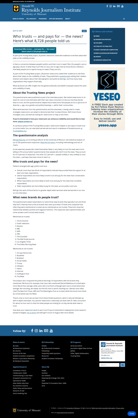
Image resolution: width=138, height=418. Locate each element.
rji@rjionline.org (106, 358)
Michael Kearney (19, 140)
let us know (31, 313)
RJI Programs (76, 342)
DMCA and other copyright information (103, 408)
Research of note (18, 391)
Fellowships (31, 19)
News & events (18, 19)
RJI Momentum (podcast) (102, 39)
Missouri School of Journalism (24, 1)
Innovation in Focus (19, 370)
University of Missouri (34, 14)
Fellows (44, 346)
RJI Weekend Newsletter (21, 361)
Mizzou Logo (16, 8)
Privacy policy (120, 408)
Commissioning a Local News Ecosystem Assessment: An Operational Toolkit (23, 378)
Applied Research (56, 19)
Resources (45, 356)
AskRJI (132, 414)
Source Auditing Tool (20, 393)
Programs (43, 19)
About (67, 19)
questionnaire (65, 76)
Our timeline (46, 375)
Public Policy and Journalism (22, 388)
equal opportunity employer (65, 412)
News (84, 31)
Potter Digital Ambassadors (80, 353)
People (44, 370)
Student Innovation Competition (106, 50)
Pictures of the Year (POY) (103, 46)
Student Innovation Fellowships (52, 358)
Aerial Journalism (76, 346)
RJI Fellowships (48, 342)
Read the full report (47, 142)
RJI (51, 9)
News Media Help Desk (20, 383)
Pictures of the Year (19, 353)
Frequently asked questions (51, 353)
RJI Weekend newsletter (102, 60)
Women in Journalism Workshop (105, 53)
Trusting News (75, 356)
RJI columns (98, 43)
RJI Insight (97, 57)
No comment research (20, 386)
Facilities (45, 373)
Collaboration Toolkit (20, 373)
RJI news (97, 36)
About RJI (45, 367)
